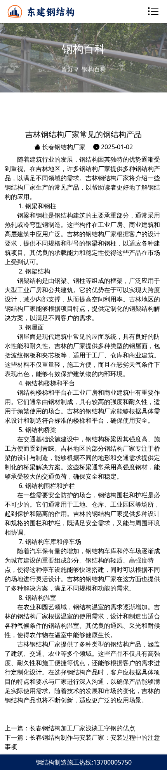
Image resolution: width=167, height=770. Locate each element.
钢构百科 (94, 69)
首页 (67, 69)
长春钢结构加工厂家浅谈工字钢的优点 (82, 728)
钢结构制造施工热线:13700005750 (84, 762)
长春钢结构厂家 (62, 147)
